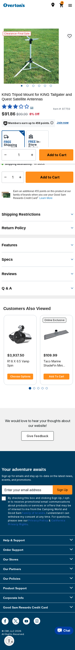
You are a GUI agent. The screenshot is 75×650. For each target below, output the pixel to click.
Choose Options (20, 376)
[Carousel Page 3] (38, 388)
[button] (42, 195)
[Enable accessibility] (9, 641)
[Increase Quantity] (21, 177)
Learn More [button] (45, 198)
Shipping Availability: (18, 164)
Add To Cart (56, 376)
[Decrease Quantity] (4, 177)
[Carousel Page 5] (47, 388)
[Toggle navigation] (69, 5)
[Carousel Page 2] (34, 388)
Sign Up (62, 490)
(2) (31, 107)
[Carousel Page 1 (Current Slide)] (30, 388)
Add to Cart (49, 177)
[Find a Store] (53, 5)
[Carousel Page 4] (42, 388)
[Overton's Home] (14, 5)
